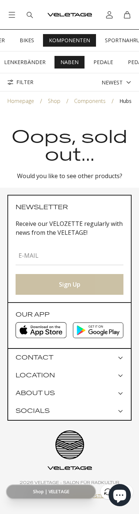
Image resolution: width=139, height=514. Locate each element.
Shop (54, 100)
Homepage (20, 100)
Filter (24, 82)
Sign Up (69, 284)
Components (90, 100)
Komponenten (69, 40)
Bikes (27, 40)
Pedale (103, 62)
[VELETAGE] (69, 15)
